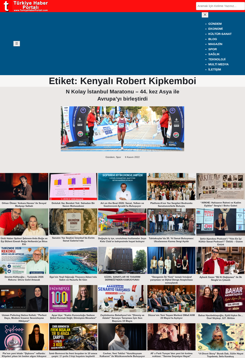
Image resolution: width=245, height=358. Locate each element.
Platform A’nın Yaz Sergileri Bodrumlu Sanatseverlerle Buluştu (171, 204)
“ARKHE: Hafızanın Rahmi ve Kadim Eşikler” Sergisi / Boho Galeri (220, 204)
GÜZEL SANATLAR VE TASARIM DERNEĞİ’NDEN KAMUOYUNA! (122, 278)
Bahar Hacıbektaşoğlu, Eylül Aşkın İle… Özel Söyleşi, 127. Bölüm (220, 317)
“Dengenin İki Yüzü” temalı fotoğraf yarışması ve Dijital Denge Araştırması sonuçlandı (171, 280)
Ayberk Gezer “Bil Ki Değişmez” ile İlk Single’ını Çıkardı (221, 278)
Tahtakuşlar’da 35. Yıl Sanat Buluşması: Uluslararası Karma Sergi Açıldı (171, 240)
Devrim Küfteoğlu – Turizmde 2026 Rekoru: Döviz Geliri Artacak (24, 278)
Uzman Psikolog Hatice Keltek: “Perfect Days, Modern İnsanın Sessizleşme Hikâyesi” (24, 318)
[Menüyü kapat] (205, 15)
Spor (118, 157)
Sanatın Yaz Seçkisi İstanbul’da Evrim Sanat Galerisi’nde (73, 239)
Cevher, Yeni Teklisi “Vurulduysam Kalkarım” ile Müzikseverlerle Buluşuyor (122, 355)
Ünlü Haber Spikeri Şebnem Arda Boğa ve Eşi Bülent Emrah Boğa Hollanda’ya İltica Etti (24, 241)
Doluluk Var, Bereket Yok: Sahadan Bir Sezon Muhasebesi (73, 204)
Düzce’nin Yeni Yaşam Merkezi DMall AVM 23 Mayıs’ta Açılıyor (171, 316)
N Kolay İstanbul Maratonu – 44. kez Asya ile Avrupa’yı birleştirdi (122, 95)
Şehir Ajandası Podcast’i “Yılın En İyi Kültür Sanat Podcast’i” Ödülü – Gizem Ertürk (221, 241)
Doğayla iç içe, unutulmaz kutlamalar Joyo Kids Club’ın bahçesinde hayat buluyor (122, 240)
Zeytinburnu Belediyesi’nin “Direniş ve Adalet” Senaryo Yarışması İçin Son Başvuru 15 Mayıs (122, 318)
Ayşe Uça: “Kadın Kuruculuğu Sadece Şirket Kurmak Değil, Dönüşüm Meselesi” (73, 316)
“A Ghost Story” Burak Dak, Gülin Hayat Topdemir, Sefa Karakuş (220, 355)
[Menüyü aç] (16, 43)
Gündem (110, 157)
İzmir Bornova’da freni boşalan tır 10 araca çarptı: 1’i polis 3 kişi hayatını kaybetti (73, 355)
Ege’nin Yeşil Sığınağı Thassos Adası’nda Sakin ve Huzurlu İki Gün (73, 278)
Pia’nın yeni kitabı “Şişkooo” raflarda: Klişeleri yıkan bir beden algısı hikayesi (24, 355)
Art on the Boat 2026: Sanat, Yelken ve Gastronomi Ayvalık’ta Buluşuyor (122, 204)
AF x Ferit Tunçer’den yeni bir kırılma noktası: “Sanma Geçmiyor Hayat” (171, 355)
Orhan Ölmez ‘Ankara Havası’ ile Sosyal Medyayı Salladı (24, 204)
